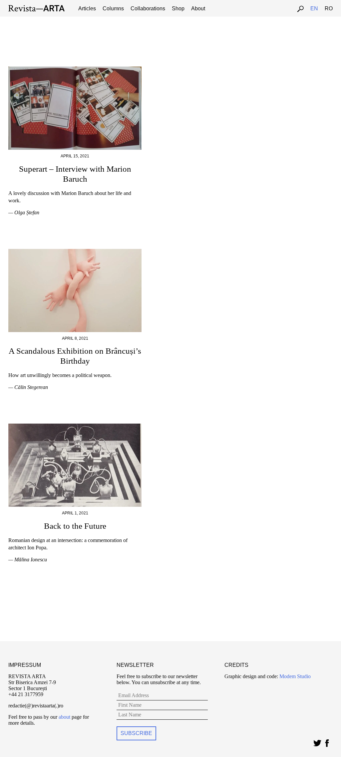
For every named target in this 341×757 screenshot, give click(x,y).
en (314, 8)
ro (329, 8)
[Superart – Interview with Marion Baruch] (75, 69)
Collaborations (148, 8)
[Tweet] (317, 741)
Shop (178, 8)
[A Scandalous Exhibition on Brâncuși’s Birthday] (75, 252)
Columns (113, 8)
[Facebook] (327, 741)
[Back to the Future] (75, 426)
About (198, 8)
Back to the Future (75, 525)
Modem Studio (294, 676)
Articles (87, 8)
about (64, 717)
